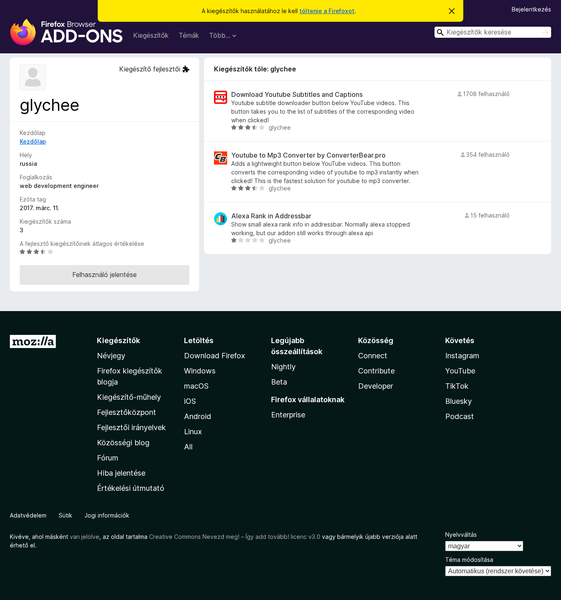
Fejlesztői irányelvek (131, 427)
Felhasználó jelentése (104, 274)
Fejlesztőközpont (126, 412)
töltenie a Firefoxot (326, 10)
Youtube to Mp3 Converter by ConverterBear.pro (308, 155)
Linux (193, 431)
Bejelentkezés (531, 9)
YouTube (460, 370)
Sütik (65, 515)
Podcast (459, 416)
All (188, 446)
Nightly (283, 366)
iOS (190, 401)
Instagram (462, 355)
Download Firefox (214, 355)
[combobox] (493, 32)
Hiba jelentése (121, 473)
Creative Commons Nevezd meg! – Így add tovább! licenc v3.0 (234, 536)
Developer (375, 386)
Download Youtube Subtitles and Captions (297, 94)
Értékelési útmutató (130, 488)
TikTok (457, 386)
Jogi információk (107, 515)
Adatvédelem (28, 515)
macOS (196, 386)
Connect (372, 355)
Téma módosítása (469, 559)
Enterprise (288, 414)
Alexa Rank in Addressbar (271, 216)
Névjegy (111, 355)
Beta (279, 382)
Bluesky (458, 401)
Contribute (376, 370)
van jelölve (84, 536)
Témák (189, 35)
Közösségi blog (123, 442)
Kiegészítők (151, 35)
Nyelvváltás (461, 534)
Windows (200, 370)
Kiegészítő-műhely (129, 397)
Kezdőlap (33, 141)
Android (197, 416)
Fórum (107, 457)
